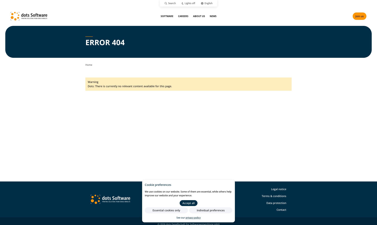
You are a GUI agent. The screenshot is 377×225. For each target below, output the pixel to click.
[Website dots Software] (110, 199)
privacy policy (193, 217)
